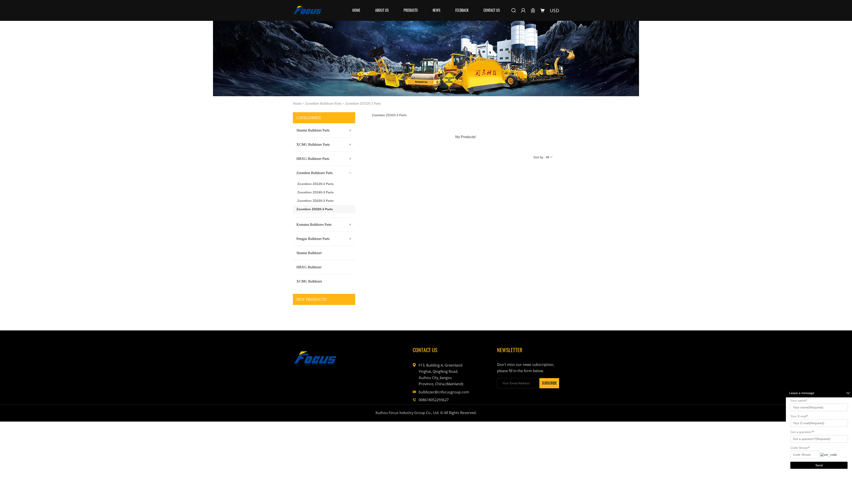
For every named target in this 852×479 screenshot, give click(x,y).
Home (356, 10)
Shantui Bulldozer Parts (312, 130)
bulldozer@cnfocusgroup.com (441, 392)
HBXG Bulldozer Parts (312, 159)
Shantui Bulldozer (309, 253)
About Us (382, 10)
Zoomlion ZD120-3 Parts (315, 184)
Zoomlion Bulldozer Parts (323, 103)
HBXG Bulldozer (308, 267)
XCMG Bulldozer (309, 281)
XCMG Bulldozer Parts (313, 144)
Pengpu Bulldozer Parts (312, 239)
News (436, 10)
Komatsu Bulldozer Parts (313, 224)
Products (411, 10)
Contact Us (491, 10)
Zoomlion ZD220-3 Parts (315, 200)
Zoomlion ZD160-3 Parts (315, 192)
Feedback (462, 10)
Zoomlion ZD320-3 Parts (363, 103)
